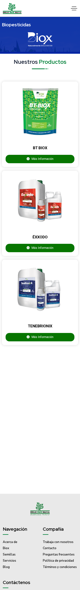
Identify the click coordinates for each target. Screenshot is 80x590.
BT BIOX (40, 148)
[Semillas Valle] (12, 8)
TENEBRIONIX (40, 326)
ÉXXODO (40, 237)
